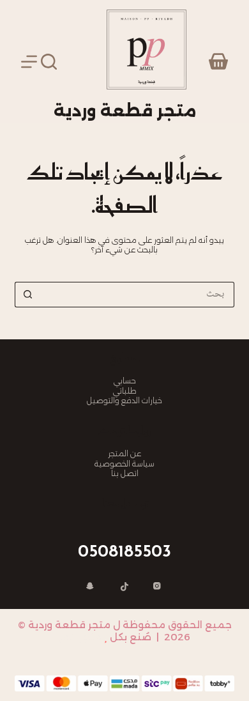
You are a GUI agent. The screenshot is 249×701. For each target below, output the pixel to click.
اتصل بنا (125, 473)
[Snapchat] (91, 587)
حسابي (125, 380)
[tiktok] (124, 587)
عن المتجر (124, 453)
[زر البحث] (27, 294)
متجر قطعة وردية (125, 110)
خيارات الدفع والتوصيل (124, 400)
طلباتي (125, 391)
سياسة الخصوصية (124, 463)
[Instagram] (158, 587)
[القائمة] (29, 62)
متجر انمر (80, 637)
